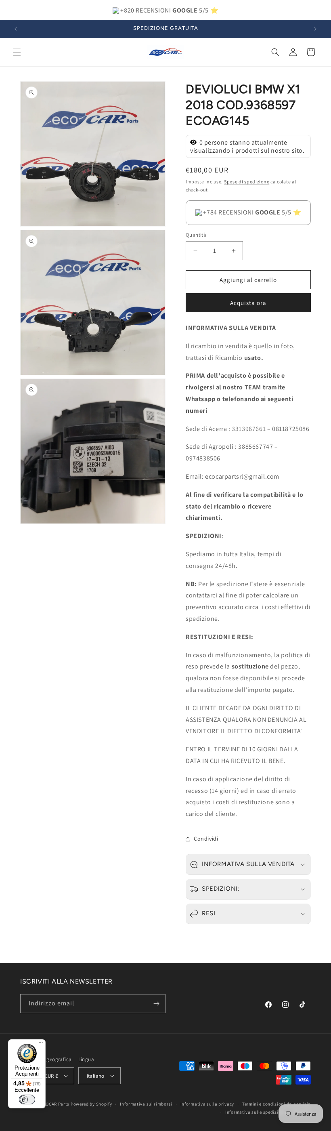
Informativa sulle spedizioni (255, 1112)
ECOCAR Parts (54, 1104)
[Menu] (41, 1044)
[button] (17, 52)
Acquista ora (248, 303)
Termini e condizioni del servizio (276, 1104)
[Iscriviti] (156, 1003)
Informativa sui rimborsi (146, 1104)
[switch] (27, 1099)
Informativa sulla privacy (207, 1104)
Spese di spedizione (246, 182)
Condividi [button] (206, 838)
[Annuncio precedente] (16, 29)
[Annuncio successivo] (315, 29)
